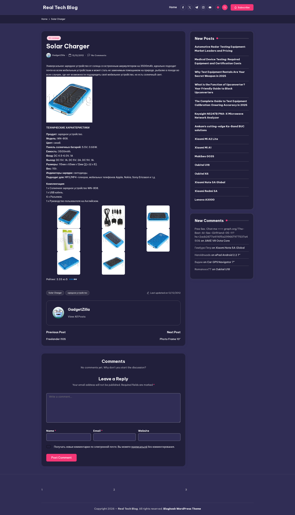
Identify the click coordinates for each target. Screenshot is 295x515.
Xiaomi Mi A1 (203, 147)
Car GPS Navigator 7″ (221, 262)
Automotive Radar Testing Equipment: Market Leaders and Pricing (220, 48)
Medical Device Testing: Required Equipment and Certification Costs (218, 61)
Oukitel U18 (202, 165)
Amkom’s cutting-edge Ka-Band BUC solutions (219, 128)
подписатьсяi (139, 446)
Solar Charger (55, 293)
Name (51, 430)
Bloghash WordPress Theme (182, 508)
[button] (242, 7)
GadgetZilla (79, 309)
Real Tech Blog (60, 7)
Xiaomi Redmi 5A (206, 191)
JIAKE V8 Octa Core (217, 240)
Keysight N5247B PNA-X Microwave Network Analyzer (219, 115)
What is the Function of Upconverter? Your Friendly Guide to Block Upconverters (220, 88)
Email (97, 430)
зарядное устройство (77, 293)
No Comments (98, 55)
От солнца (54, 38)
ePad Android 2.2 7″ (227, 255)
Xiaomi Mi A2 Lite (206, 139)
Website (143, 430)
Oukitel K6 (201, 173)
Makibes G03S (204, 156)
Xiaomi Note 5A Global (210, 182)
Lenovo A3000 (204, 199)
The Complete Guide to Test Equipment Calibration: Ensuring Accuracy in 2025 (221, 103)
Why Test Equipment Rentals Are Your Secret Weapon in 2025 (220, 74)
